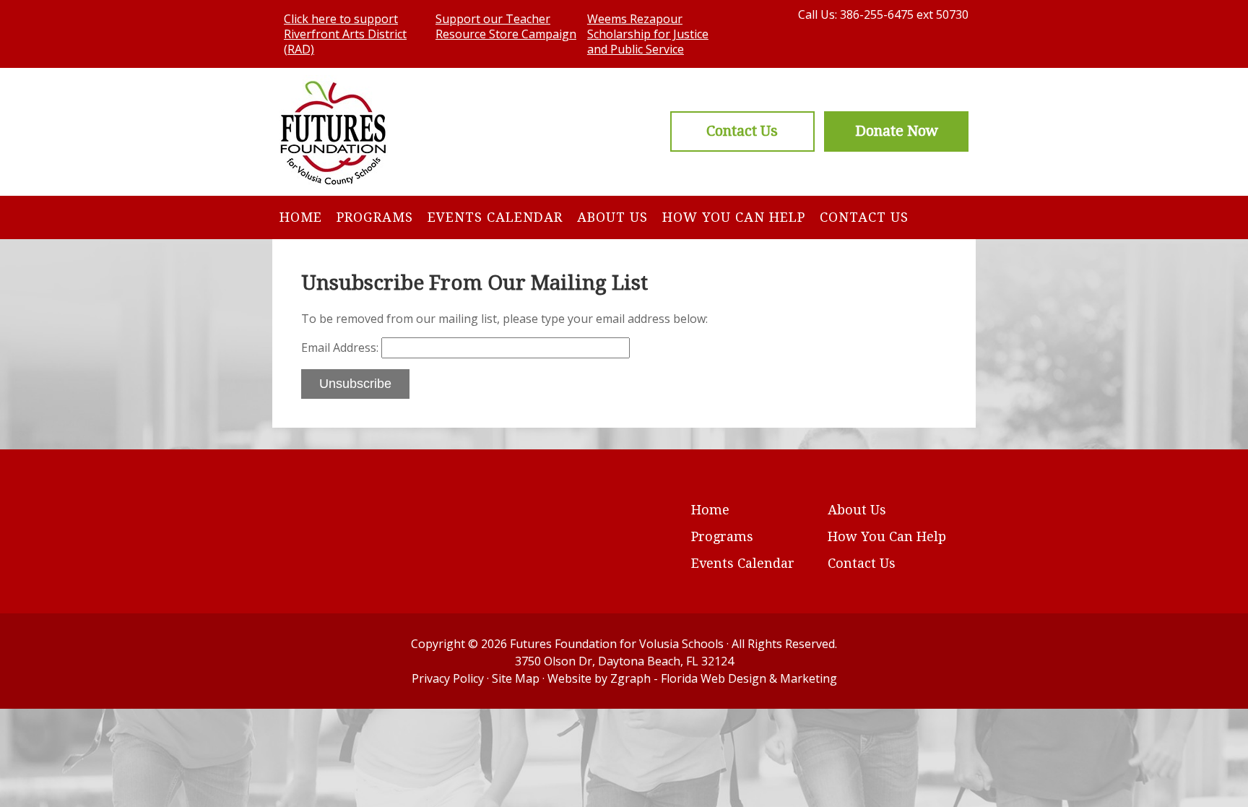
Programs (375, 217)
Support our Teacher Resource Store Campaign (506, 26)
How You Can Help (733, 217)
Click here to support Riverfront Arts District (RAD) (345, 34)
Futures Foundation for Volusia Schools (617, 644)
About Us (612, 217)
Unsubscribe (355, 383)
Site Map (516, 678)
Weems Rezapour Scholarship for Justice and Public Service (647, 34)
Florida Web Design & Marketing (749, 678)
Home (301, 217)
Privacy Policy (448, 678)
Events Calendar (495, 217)
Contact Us (864, 217)
